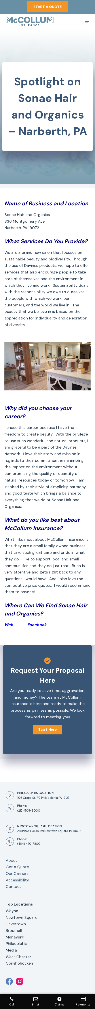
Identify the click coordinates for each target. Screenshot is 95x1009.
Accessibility (17, 880)
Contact (13, 886)
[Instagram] (19, 981)
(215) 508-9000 (28, 810)
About (11, 860)
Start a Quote (47, 6)
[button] (47, 729)
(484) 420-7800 (28, 844)
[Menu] (87, 21)
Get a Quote (17, 866)
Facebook (37, 624)
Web (8, 624)
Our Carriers (17, 873)
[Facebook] (9, 981)
